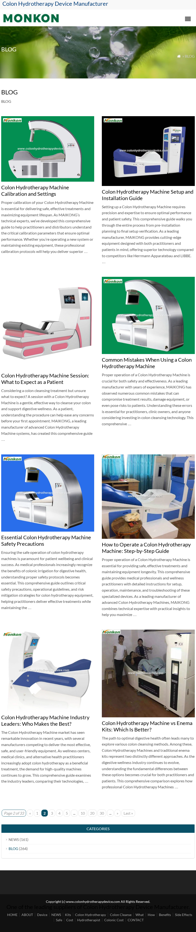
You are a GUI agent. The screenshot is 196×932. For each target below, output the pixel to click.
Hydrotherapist (88, 920)
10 (83, 813)
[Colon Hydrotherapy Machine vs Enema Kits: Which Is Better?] (148, 716)
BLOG (13, 848)
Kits (68, 915)
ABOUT (27, 915)
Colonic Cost (114, 920)
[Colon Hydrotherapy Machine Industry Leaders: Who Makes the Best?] (47, 710)
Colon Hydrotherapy (90, 915)
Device (42, 915)
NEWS (14, 839)
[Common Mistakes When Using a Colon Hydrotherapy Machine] (148, 352)
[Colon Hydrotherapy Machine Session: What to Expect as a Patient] (47, 368)
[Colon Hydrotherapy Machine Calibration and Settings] (47, 180)
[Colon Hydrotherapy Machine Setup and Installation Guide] (148, 184)
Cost (69, 920)
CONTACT (136, 920)
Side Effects (183, 915)
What (140, 915)
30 (102, 813)
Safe (59, 920)
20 (92, 813)
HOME (12, 915)
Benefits (165, 915)
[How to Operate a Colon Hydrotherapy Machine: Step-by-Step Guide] (148, 537)
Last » (128, 813)
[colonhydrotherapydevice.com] (31, 21)
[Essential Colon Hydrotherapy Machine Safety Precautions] (47, 530)
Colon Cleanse (120, 915)
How (151, 915)
